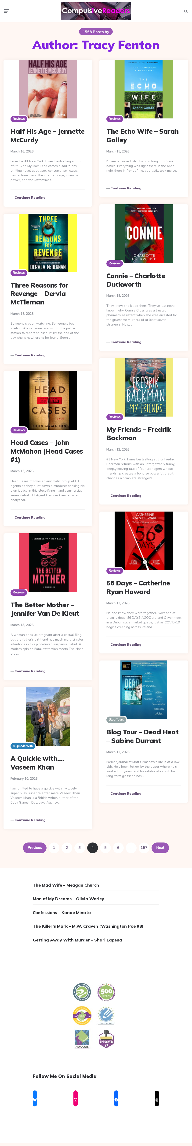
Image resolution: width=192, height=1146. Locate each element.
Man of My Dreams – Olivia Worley (68, 898)
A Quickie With (23, 746)
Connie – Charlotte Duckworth (135, 280)
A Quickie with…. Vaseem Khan (37, 762)
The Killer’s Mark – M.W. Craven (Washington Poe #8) (88, 926)
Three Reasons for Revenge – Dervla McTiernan (39, 293)
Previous (35, 847)
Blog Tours (116, 719)
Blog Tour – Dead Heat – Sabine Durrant (142, 736)
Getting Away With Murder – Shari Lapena (77, 940)
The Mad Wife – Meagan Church (66, 885)
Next (160, 847)
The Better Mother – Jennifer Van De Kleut (45, 609)
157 (144, 847)
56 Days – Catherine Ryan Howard (138, 587)
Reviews (19, 119)
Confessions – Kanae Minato (62, 912)
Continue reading (30, 197)
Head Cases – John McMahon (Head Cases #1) (47, 451)
